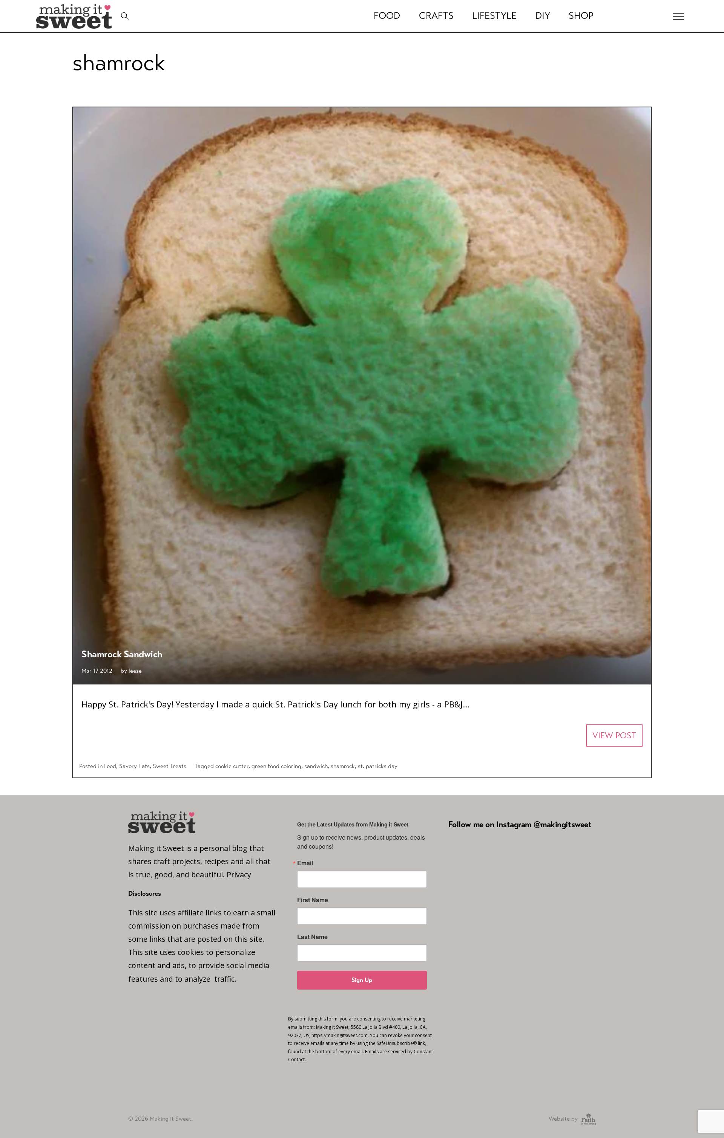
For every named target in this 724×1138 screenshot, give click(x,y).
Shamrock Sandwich (122, 654)
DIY (542, 15)
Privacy (239, 874)
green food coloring (276, 766)
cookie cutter (231, 766)
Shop (581, 15)
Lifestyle (494, 15)
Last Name (312, 937)
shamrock (343, 766)
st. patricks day (377, 766)
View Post (614, 735)
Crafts (436, 15)
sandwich (316, 766)
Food (387, 15)
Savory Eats (134, 766)
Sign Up (361, 980)
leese (135, 670)
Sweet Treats (169, 766)
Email (305, 863)
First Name (312, 900)
